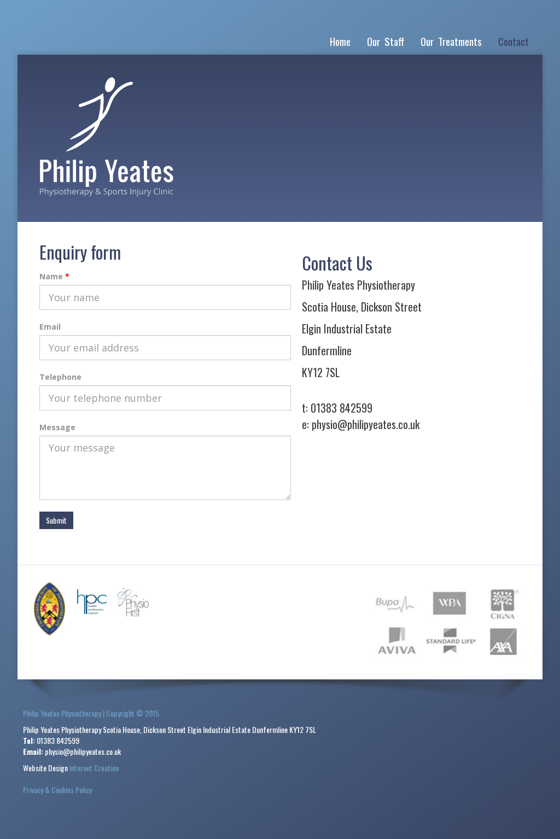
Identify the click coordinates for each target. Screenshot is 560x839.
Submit (56, 520)
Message (57, 427)
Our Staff (385, 41)
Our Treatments (451, 41)
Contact (513, 41)
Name (51, 276)
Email (50, 326)
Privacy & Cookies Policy (57, 789)
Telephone (60, 377)
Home (340, 41)
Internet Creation (94, 767)
